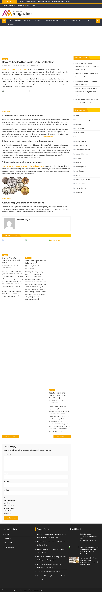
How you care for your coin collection (15, 69)
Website (7, 490)
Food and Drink (81, 141)
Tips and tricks (80, 184)
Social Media (80, 171)
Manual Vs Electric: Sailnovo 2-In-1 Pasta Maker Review (87, 75)
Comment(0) (36, 65)
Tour (87, 21)
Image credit (6, 111)
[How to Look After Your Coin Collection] (74, 560)
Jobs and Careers (82, 154)
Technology (75, 21)
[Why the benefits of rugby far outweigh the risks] (74, 549)
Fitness (37, 21)
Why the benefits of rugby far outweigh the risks (89, 548)
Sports (64, 21)
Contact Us (20, 6)
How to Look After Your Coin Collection (88, 559)
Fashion (27, 21)
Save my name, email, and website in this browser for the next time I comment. (9, 507)
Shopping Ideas (81, 167)
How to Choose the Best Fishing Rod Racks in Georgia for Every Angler (86, 92)
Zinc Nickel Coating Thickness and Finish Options (51, 577)
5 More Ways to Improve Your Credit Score (11, 260)
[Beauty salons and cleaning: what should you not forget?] (60, 313)
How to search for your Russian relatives (63, 436)
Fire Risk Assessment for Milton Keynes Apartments (86, 82)
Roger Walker (6, 268)
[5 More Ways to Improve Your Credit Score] (13, 246)
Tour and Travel (81, 188)
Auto (10, 21)
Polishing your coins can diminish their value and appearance (23, 166)
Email (6, 482)
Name (6, 474)
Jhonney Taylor (24, 65)
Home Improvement (52, 21)
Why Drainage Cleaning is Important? (35, 262)
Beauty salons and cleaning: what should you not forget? (58, 395)
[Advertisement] (51, 41)
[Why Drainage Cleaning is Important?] (36, 247)
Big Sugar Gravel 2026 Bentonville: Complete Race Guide (87, 100)
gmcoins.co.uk (48, 137)
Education (79, 124)
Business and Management (85, 120)
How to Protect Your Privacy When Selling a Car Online (12, 436)
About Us (12, 6)
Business (18, 21)
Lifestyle (78, 158)
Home (5, 6)
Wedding (11, 24)
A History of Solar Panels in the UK (48, 572)
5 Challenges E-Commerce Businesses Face (88, 536)
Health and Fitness (82, 145)
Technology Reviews (83, 180)
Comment (8, 455)
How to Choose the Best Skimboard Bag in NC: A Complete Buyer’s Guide (45, 2)
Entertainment (81, 128)
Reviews (5, 59)
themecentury (37, 590)
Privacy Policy (30, 6)
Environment (80, 133)
